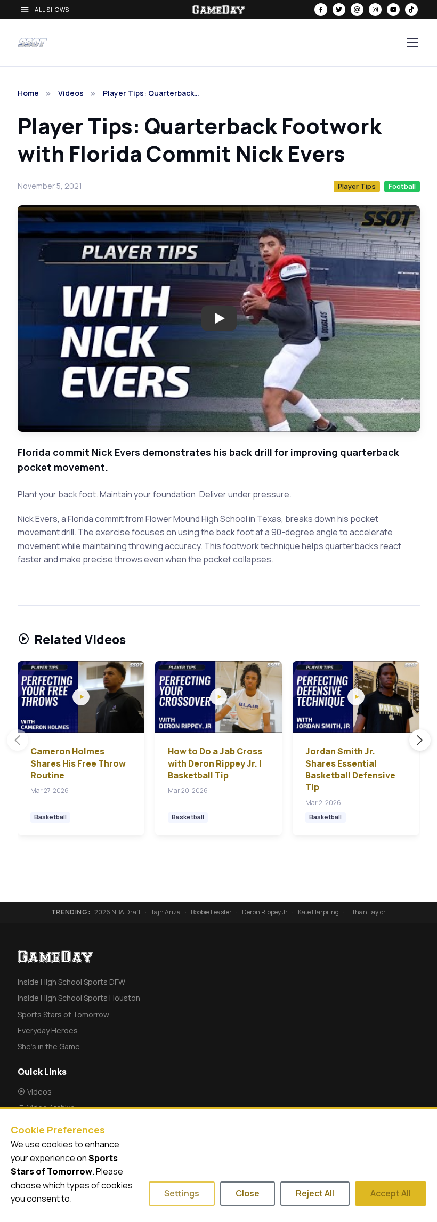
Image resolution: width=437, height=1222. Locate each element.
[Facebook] (320, 9)
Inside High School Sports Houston (79, 998)
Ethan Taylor (367, 912)
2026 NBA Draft (117, 912)
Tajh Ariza (166, 912)
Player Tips (357, 186)
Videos (71, 93)
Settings (181, 1193)
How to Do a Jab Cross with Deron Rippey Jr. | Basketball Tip (215, 763)
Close (248, 1193)
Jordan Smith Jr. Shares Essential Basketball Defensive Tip (350, 769)
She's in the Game (49, 1046)
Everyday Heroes (48, 1030)
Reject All (315, 1193)
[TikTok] (411, 9)
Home (28, 93)
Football (402, 186)
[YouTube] (393, 9)
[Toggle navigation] (412, 42)
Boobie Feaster (211, 912)
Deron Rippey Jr (265, 912)
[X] (339, 9)
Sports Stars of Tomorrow (63, 1014)
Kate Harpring (318, 912)
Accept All (390, 1193)
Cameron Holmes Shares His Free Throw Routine (78, 763)
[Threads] (357, 9)
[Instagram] (375, 9)
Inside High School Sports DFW (71, 982)
